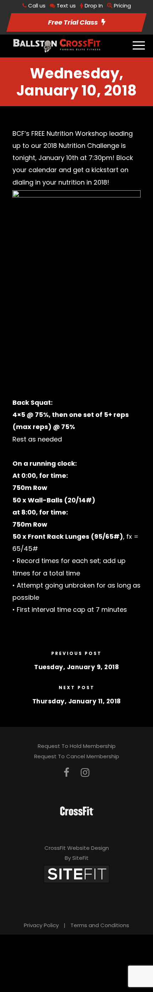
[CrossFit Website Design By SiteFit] (76, 873)
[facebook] (66, 772)
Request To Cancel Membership (76, 756)
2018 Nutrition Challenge (81, 145)
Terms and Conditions (99, 925)
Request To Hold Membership (77, 746)
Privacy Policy (41, 925)
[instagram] (85, 772)
